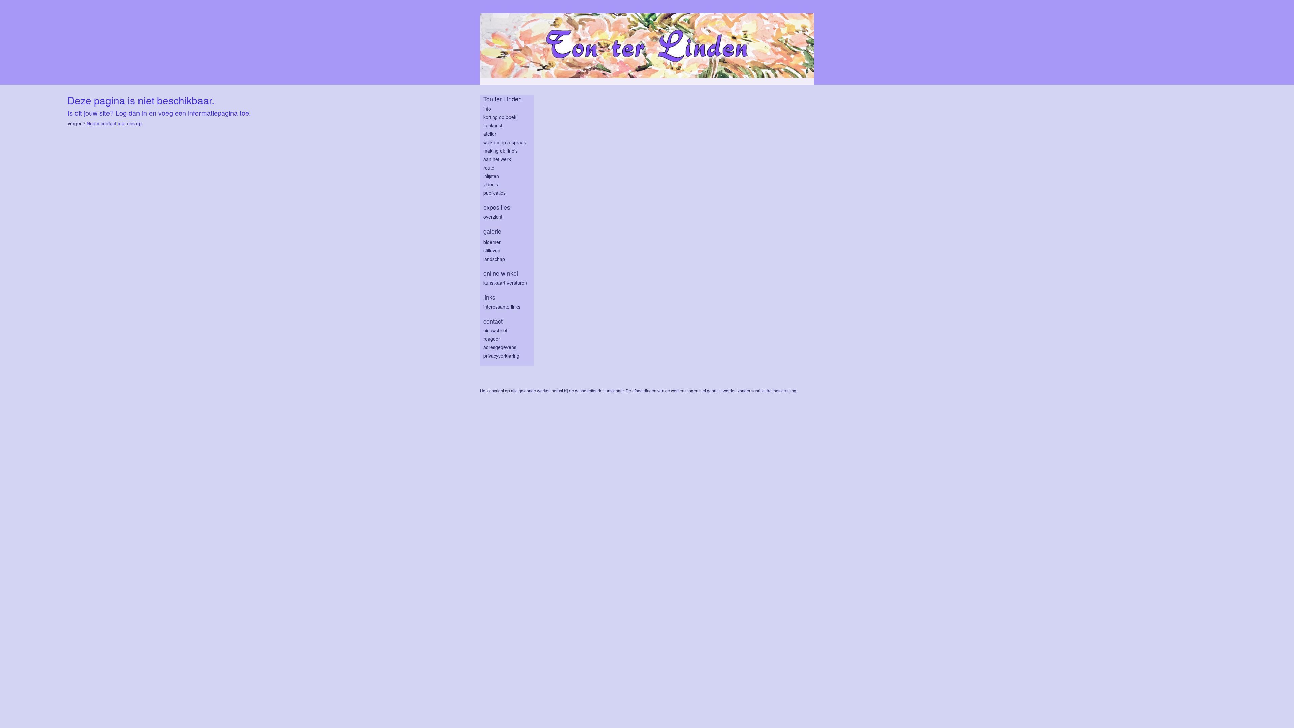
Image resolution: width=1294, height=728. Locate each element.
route (488, 167)
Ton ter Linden (502, 99)
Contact (493, 321)
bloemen (492, 242)
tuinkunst (492, 125)
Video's (490, 184)
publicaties (494, 192)
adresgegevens (499, 347)
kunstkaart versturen (505, 282)
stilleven (491, 250)
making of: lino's (500, 150)
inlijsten (491, 176)
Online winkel (500, 273)
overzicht (492, 216)
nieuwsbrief (495, 330)
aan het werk (497, 159)
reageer (491, 338)
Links (489, 297)
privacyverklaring (501, 355)
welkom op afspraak (504, 142)
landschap (494, 258)
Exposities (496, 207)
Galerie (492, 231)
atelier (489, 133)
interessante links (501, 306)
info (487, 108)
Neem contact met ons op (114, 123)
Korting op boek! (500, 117)
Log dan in (131, 113)
